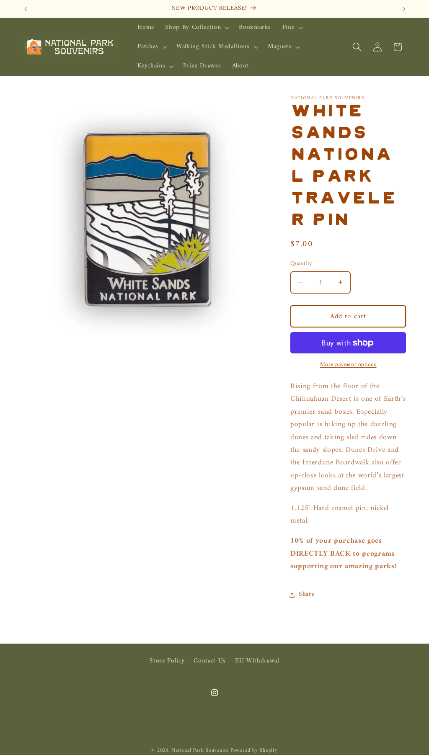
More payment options (348, 364)
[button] (196, 27)
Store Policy (167, 661)
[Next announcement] (404, 9)
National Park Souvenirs (199, 750)
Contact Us (210, 661)
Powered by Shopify (254, 750)
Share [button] (306, 594)
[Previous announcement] (25, 9)
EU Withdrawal (257, 661)
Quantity (301, 264)
